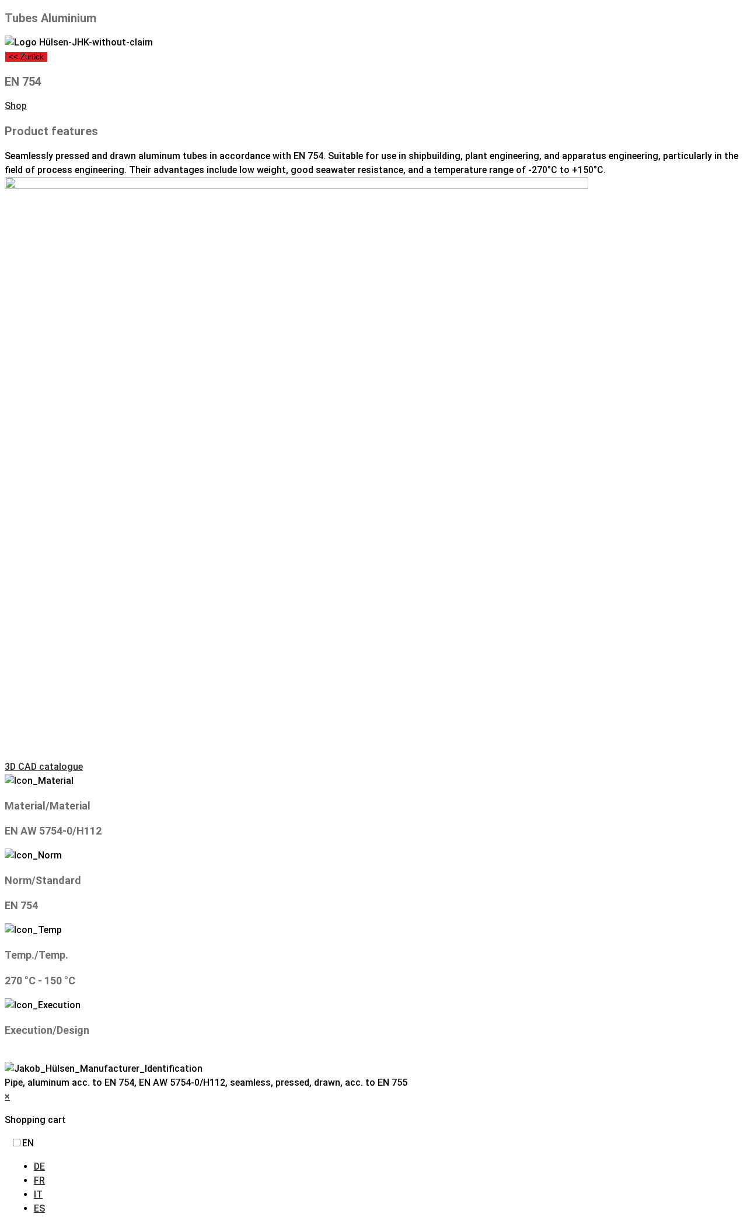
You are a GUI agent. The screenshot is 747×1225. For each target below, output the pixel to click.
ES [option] (39, 1208)
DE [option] (39, 1166)
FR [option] (39, 1180)
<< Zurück (26, 56)
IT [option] (38, 1194)
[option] (388, 1167)
